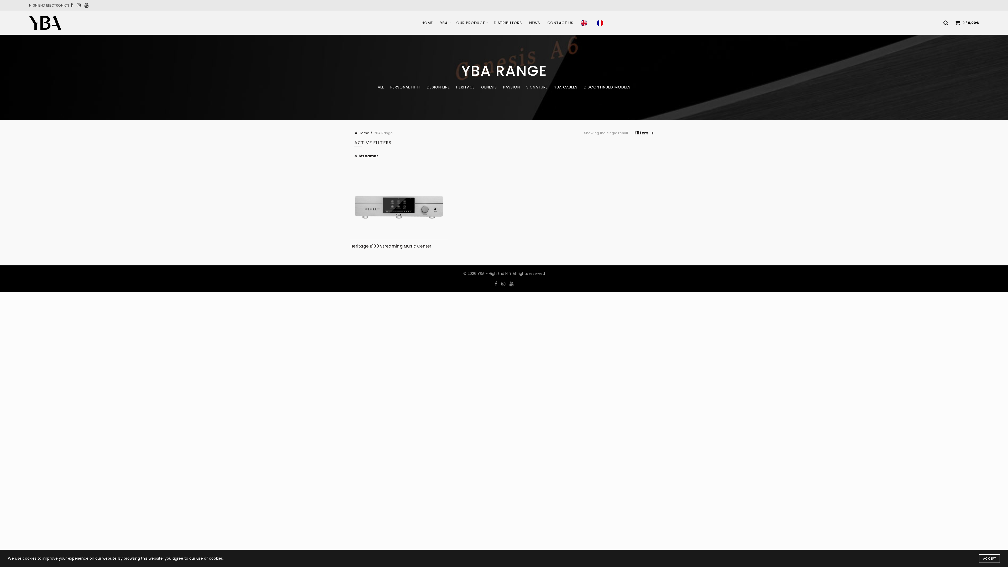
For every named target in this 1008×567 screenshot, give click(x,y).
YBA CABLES (566, 87)
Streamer (368, 156)
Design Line (438, 87)
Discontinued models (607, 87)
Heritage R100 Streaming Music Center (391, 246)
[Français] (601, 23)
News (534, 22)
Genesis (489, 87)
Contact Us (560, 22)
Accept (989, 558)
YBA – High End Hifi (494, 273)
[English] (585, 23)
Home (427, 22)
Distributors (508, 22)
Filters (641, 132)
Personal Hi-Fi (405, 87)
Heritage (465, 87)
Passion (511, 87)
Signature (537, 87)
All (381, 87)
